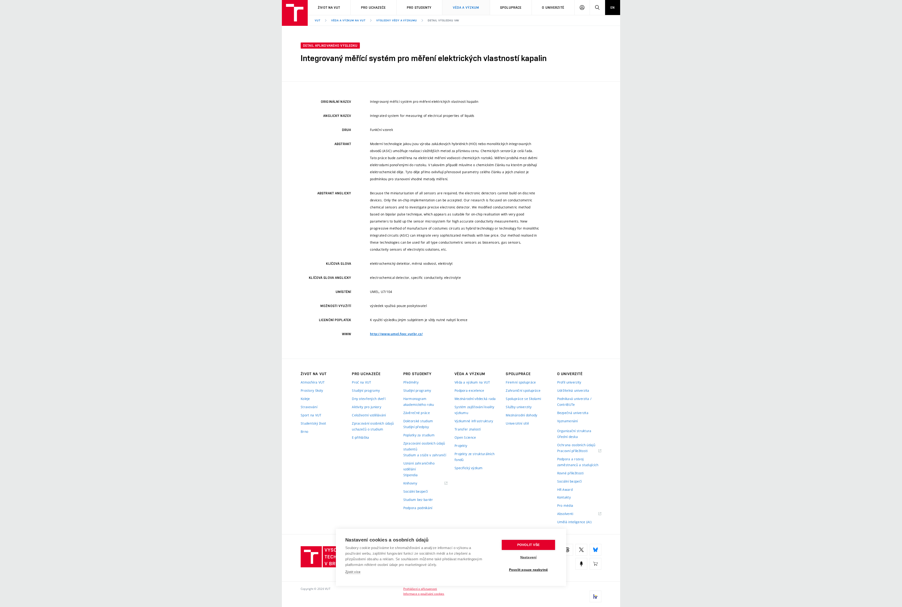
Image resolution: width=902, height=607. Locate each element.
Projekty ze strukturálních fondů (474, 457)
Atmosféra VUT (313, 382)
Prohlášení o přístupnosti (420, 589)
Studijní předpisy (416, 427)
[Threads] (567, 550)
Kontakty (564, 497)
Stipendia (410, 475)
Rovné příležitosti (570, 473)
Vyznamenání (567, 421)
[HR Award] (595, 596)
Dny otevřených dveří (368, 398)
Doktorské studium (418, 421)
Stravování (309, 407)
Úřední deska (567, 436)
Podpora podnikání (417, 508)
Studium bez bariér (418, 499)
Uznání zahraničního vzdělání (419, 466)
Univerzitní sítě (517, 423)
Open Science (465, 437)
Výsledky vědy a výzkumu (396, 20)
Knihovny (416, 483)
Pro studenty (419, 7)
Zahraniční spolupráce (523, 390)
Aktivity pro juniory (366, 407)
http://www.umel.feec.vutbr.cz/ (396, 334)
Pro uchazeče (373, 7)
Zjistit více (353, 572)
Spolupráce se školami (523, 398)
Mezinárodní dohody (521, 415)
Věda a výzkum (466, 7)
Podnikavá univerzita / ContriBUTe (574, 401)
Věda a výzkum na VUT (348, 20)
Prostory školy (312, 390)
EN (612, 7)
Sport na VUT (311, 415)
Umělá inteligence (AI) (574, 522)
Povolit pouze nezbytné (528, 570)
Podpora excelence (469, 390)
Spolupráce (510, 7)
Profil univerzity (569, 382)
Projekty (461, 445)
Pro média (565, 505)
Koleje (305, 398)
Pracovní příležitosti (578, 451)
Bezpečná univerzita (572, 413)
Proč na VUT (361, 382)
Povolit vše (528, 545)
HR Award (565, 489)
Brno (304, 431)
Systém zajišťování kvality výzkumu (474, 410)
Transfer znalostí (468, 429)
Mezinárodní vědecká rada (475, 398)
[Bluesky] (595, 550)
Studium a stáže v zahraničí (424, 455)
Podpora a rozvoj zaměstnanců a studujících (578, 462)
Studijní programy (366, 390)
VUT (317, 20)
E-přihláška (360, 437)
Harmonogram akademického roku (418, 401)
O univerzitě (553, 7)
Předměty (411, 382)
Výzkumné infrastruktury (474, 421)
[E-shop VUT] (595, 564)
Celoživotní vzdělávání (369, 415)
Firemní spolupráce (521, 382)
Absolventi (571, 514)
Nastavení (528, 557)
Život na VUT (329, 7)
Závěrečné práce (416, 413)
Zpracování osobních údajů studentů (424, 446)
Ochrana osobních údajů (576, 445)
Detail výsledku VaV (443, 20)
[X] (581, 550)
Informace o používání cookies (423, 593)
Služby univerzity (519, 407)
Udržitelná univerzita (573, 390)
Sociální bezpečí (415, 491)
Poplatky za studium (419, 435)
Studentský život (313, 423)
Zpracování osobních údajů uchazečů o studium (373, 426)
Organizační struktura (574, 431)
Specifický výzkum (469, 468)
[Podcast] (581, 564)
